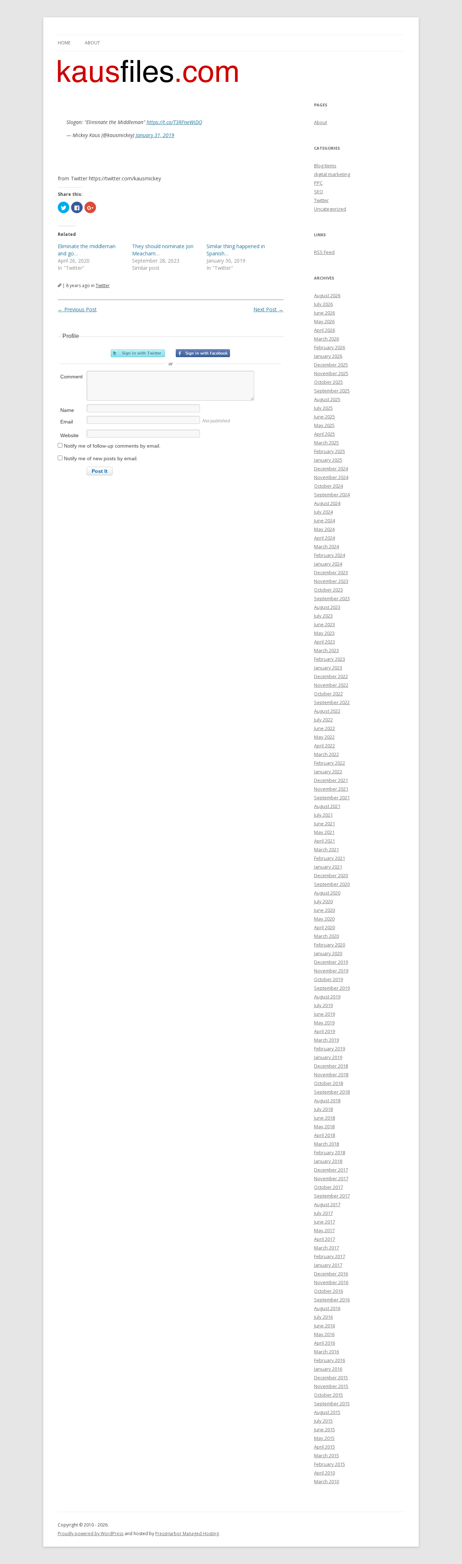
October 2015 (328, 1395)
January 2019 (328, 1057)
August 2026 (327, 295)
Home (64, 43)
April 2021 (324, 841)
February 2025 (329, 451)
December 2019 (331, 962)
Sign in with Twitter (138, 353)
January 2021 (328, 867)
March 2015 (326, 1455)
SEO (318, 191)
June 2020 (324, 910)
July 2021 (323, 815)
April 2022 (324, 745)
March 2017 (326, 1247)
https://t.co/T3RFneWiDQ (174, 122)
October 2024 (328, 486)
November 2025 (331, 373)
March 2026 (326, 338)
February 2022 (329, 763)
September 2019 (332, 988)
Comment (71, 376)
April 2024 (324, 538)
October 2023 (328, 589)
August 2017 (327, 1204)
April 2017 (324, 1239)
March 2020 (326, 936)
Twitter (103, 285)
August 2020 (327, 892)
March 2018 (326, 1144)
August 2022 (327, 711)
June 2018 (324, 1118)
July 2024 (323, 512)
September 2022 (332, 702)
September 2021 (332, 797)
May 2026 (324, 321)
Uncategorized (330, 209)
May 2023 (324, 633)
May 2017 (324, 1230)
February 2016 (329, 1360)
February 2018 (329, 1152)
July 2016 (323, 1317)
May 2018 (324, 1126)
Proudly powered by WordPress (90, 1533)
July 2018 (323, 1109)
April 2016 (324, 1343)
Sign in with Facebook (203, 353)
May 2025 (324, 425)
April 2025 (324, 434)
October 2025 (328, 382)
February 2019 (329, 1048)
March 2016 (326, 1351)
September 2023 (332, 598)
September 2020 (332, 884)
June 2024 (324, 520)
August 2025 (327, 399)
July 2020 (323, 901)
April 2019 (324, 1031)
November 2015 (331, 1386)
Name (67, 410)
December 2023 (331, 572)
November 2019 (331, 970)
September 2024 (332, 494)
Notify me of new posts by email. (101, 458)
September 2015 (332, 1403)
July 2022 (323, 719)
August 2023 (327, 607)
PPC (318, 183)
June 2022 (324, 728)
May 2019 (324, 1022)
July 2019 (323, 1005)
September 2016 (332, 1299)
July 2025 (323, 408)
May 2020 (324, 918)
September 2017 (332, 1195)
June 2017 (324, 1221)
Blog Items (325, 165)
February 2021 (329, 858)
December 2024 (331, 468)
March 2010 (326, 1481)
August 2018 (327, 1100)
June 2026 (324, 312)
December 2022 (331, 676)
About (92, 43)
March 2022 (326, 754)
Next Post (268, 309)
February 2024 (329, 555)
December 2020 (331, 875)
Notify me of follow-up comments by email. (112, 446)
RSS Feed (324, 252)
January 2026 (328, 356)
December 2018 (331, 1066)
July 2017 (323, 1213)
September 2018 (332, 1092)
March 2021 (326, 849)
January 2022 (328, 771)
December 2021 (331, 780)
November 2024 (331, 477)
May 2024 (324, 529)
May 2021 (324, 832)
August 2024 (327, 503)
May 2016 (324, 1334)
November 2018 (331, 1074)
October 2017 (328, 1187)
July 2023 (323, 615)
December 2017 (331, 1170)
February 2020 (329, 944)
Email (66, 422)
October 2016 (328, 1291)
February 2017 (329, 1256)
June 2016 (324, 1325)
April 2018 (324, 1135)
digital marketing (332, 174)
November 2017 (331, 1178)
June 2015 (324, 1429)
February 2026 (329, 347)
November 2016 (331, 1282)
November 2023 (331, 581)
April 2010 (324, 1472)
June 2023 (324, 624)
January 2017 (328, 1265)
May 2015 (324, 1438)
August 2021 (327, 806)
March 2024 (326, 546)
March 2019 (326, 1040)
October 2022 (328, 693)
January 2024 (328, 564)
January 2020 (328, 953)
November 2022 (331, 685)
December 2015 (331, 1377)
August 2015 (327, 1412)
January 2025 (328, 460)
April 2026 (324, 330)
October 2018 (328, 1083)
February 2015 (329, 1464)
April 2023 (324, 641)
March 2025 (326, 442)
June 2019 (324, 1014)
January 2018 (328, 1161)
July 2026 (323, 304)
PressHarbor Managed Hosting (187, 1533)
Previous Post (77, 309)
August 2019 (327, 996)
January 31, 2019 (155, 135)
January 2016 (328, 1369)
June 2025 (324, 416)
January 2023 (328, 667)
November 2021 (331, 789)
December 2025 (331, 364)
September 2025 (332, 390)
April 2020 (324, 927)
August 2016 (327, 1308)
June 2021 (324, 823)
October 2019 (328, 979)
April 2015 (324, 1447)
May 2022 (324, 737)
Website (69, 435)
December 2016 (331, 1273)
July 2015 (323, 1421)
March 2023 (326, 650)
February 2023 (329, 659)
